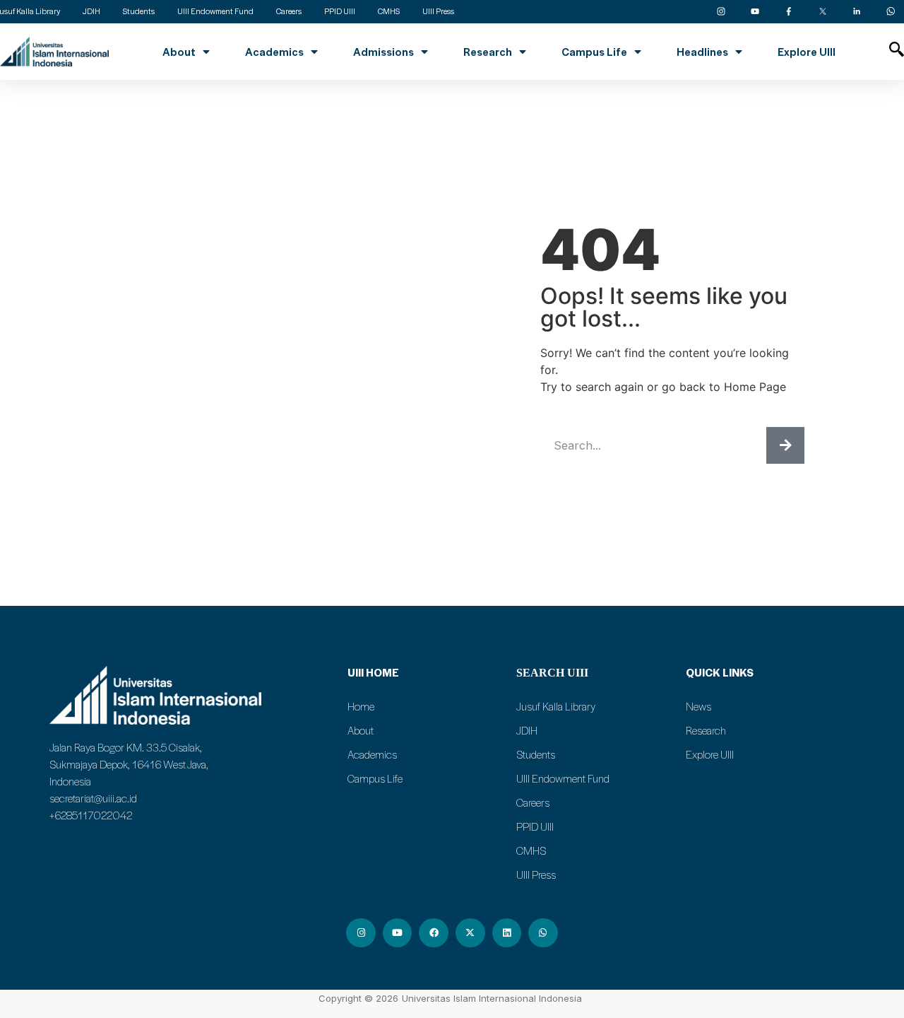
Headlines (702, 51)
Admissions (383, 51)
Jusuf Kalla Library (555, 706)
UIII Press (536, 874)
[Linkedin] (507, 933)
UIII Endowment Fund (562, 778)
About (179, 51)
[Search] (785, 445)
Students (535, 754)
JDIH (526, 730)
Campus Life (594, 51)
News (698, 706)
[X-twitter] (470, 933)
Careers (532, 802)
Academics (274, 51)
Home (360, 706)
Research (487, 51)
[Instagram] (361, 933)
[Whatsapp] (543, 933)
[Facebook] (433, 933)
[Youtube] (397, 933)
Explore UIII (806, 51)
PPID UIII (535, 826)
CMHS (531, 850)
